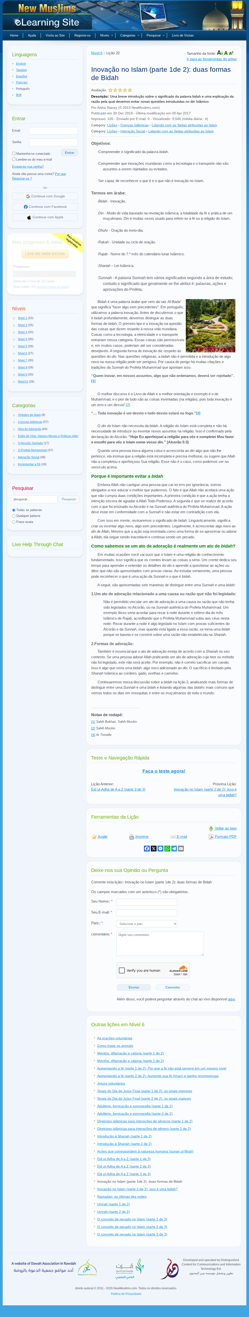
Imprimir (141, 836)
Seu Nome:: (102, 901)
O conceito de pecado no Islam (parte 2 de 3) (132, 1227)
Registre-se (82, 35)
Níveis (104, 35)
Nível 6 (96, 53)
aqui (231, 999)
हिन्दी (18, 95)
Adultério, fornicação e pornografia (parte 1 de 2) (135, 1106)
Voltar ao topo (225, 828)
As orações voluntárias (114, 1038)
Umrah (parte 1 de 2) (113, 1204)
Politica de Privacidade (126, 1294)
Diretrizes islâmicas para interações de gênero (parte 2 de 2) (144, 1129)
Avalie (102, 836)
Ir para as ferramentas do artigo (212, 59)
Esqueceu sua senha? (28, 166)
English (21, 63)
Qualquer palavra (27, 516)
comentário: (101, 934)
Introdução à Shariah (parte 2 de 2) (124, 1144)
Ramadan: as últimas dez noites (122, 1196)
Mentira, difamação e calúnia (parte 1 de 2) (130, 1053)
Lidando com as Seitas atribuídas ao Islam (184, 125)
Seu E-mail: (101, 912)
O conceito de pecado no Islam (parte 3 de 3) (132, 1234)
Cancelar (172, 987)
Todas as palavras (28, 510)
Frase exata (24, 522)
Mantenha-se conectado (32, 153)
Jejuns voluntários (111, 1083)
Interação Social (132, 131)
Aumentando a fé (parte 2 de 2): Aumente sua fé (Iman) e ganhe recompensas (158, 1076)
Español (21, 76)
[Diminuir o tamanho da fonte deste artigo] (231, 53)
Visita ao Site (55, 35)
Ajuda (32, 35)
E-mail (181, 836)
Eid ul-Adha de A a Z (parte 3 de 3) (118, 789)
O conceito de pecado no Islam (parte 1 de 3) (132, 1219)
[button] (14, 318)
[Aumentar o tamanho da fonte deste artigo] (220, 53)
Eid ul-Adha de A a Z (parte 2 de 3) (124, 1166)
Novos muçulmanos (47, 17)
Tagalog (21, 70)
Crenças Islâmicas (134, 125)
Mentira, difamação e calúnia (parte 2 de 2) (130, 1061)
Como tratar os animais (115, 1046)
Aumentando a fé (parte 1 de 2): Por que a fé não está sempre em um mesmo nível (161, 1068)
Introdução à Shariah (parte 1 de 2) (124, 1136)
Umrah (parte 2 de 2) (113, 1212)
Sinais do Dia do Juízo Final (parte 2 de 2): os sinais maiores (144, 1098)
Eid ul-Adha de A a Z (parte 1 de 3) (124, 1159)
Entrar (69, 153)
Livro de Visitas (183, 35)
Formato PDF (225, 836)
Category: (98, 125)
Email (16, 130)
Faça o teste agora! (163, 771)
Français (21, 82)
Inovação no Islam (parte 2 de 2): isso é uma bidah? (137, 1189)
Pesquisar (154, 35)
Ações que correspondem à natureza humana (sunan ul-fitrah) (145, 1151)
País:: (97, 923)
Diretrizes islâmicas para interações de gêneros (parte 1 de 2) (145, 1121)
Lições (112, 125)
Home (14, 35)
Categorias (127, 35)
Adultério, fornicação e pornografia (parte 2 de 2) (135, 1114)
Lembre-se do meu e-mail (33, 159)
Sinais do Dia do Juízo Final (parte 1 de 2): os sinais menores (144, 1091)
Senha (16, 142)
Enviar (134, 987)
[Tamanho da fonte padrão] (226, 53)
